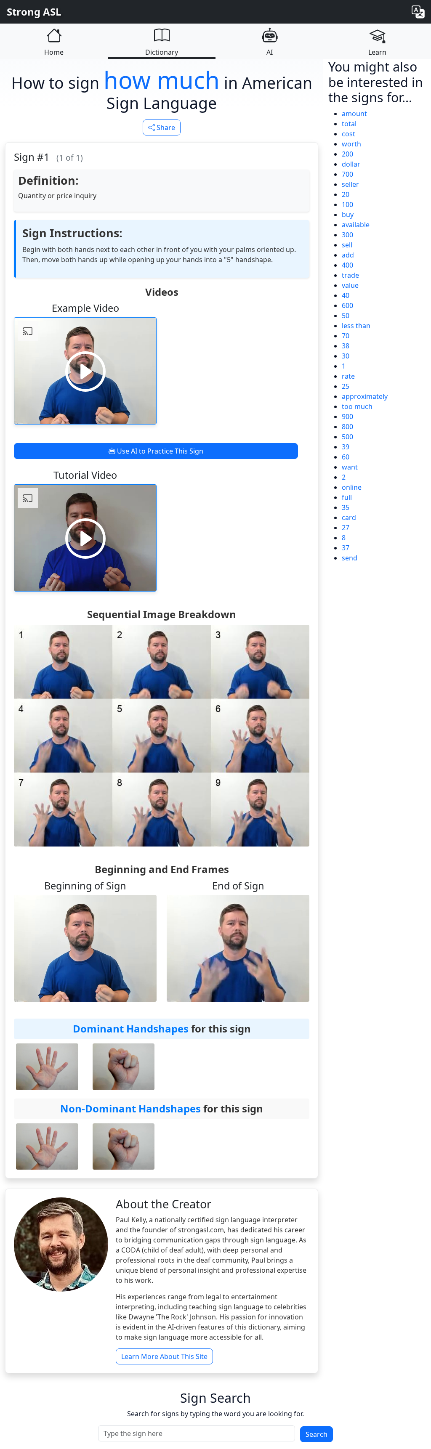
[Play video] (85, 371)
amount (354, 113)
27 (345, 527)
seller (350, 184)
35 (345, 507)
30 (345, 356)
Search (316, 1434)
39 (345, 446)
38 (345, 345)
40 (345, 295)
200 (347, 154)
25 (345, 386)
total (349, 123)
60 (345, 457)
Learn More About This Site (164, 1356)
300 (347, 234)
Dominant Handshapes (131, 1028)
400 (347, 265)
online (352, 487)
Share (165, 127)
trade (350, 275)
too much (357, 406)
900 (347, 416)
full (347, 497)
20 (345, 194)
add (348, 255)
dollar (351, 164)
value (350, 285)
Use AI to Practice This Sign (159, 451)
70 (345, 335)
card (349, 517)
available (356, 224)
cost (348, 133)
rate (348, 376)
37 (345, 547)
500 (347, 436)
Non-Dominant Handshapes (130, 1108)
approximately (365, 396)
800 (347, 426)
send (349, 558)
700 (347, 174)
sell (347, 244)
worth (351, 144)
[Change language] (418, 11)
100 (347, 204)
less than (356, 325)
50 (345, 315)
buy (348, 214)
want (350, 467)
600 (347, 305)
